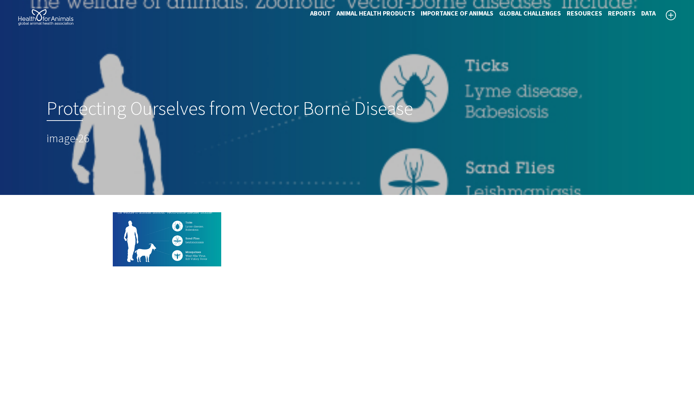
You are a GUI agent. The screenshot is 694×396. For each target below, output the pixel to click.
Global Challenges (530, 13)
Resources (584, 13)
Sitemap (363, 344)
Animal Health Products (376, 13)
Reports (621, 13)
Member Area (370, 370)
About (320, 13)
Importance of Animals (457, 13)
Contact (363, 353)
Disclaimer (366, 335)
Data (648, 13)
